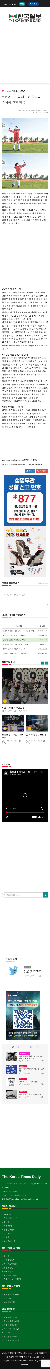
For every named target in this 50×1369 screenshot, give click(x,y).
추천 (31, 471)
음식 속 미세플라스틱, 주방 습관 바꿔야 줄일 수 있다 (31, 1057)
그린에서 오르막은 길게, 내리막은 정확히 (18, 631)
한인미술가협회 (10, 1275)
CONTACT (13, 4)
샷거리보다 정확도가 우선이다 (14, 649)
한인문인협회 (9, 1256)
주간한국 (7, 1233)
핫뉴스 (6, 1222)
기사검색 (33, 4)
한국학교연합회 (10, 1264)
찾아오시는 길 (10, 1241)
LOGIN (5, 4)
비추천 (42, 471)
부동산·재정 (9, 1229)
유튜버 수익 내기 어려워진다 (30, 1094)
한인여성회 (8, 1271)
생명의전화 (8, 1298)
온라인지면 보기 (11, 1218)
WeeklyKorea (24, 1053)
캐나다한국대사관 (11, 1329)
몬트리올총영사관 (11, 1321)
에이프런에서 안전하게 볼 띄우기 (15, 644)
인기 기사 (15, 1047)
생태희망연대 (9, 1302)
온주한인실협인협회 (12, 1279)
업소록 (6, 1237)
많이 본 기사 (34, 1047)
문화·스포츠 (19, 91)
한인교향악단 (9, 1260)
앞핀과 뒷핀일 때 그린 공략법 (14, 640)
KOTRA (7, 1333)
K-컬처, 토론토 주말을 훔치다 (15, 708)
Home (8, 91)
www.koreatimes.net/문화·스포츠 (19, 460)
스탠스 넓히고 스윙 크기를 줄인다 (15, 653)
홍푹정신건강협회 (11, 1294)
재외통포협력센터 (11, 1340)
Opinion (27, 967)
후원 (22, 4)
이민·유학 (8, 1226)
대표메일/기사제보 (9, 1191)
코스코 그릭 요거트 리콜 (28, 1082)
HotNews (23, 1066)
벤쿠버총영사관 (10, 1325)
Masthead (8, 1214)
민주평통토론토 (10, 1336)
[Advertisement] (25, 54)
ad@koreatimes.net (29, 1199)
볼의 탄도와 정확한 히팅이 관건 (15, 635)
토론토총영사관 (10, 1317)
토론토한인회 (9, 1268)
